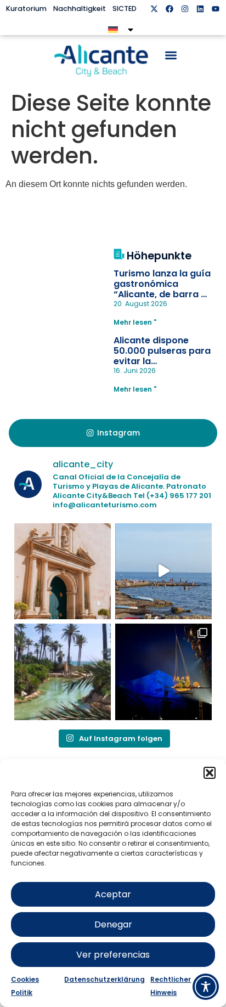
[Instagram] (185, 8)
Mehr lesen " (135, 322)
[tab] (113, 433)
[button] (209, 772)
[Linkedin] (200, 8)
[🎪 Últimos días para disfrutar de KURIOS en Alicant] (163, 672)
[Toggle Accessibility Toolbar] (206, 987)
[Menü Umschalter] (171, 55)
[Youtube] (215, 8)
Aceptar (113, 894)
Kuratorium (26, 8)
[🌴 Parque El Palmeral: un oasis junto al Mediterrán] (62, 672)
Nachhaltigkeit (79, 8)
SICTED (124, 8)
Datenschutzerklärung (104, 979)
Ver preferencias (113, 954)
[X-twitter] (154, 8)
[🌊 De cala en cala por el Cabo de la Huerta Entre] (163, 571)
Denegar (113, 924)
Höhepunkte (159, 255)
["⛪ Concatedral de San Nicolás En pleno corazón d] (62, 571)
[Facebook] (169, 8)
